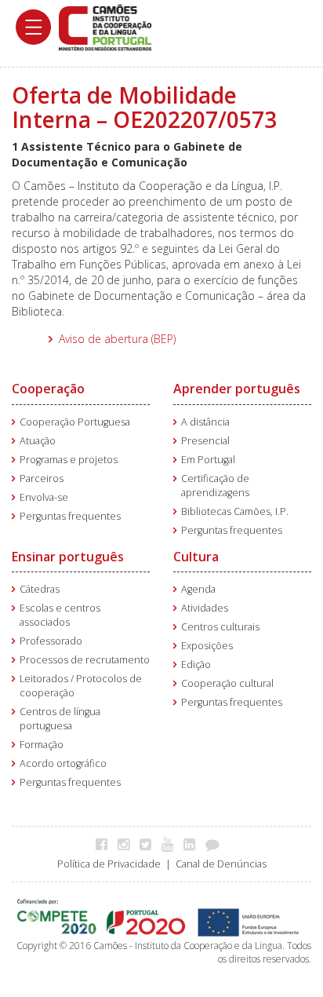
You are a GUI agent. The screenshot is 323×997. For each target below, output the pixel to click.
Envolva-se (44, 497)
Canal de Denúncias (221, 864)
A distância (205, 422)
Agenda (198, 589)
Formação (42, 744)
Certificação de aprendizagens (215, 485)
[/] (105, 26)
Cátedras (40, 589)
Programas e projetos (69, 459)
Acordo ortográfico (63, 763)
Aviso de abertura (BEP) (117, 338)
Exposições (207, 645)
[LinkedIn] (193, 843)
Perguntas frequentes (70, 516)
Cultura (196, 556)
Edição (196, 664)
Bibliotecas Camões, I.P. (235, 511)
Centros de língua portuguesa (60, 718)
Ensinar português (68, 556)
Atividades (204, 608)
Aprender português (236, 388)
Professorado (51, 641)
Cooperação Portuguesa (75, 422)
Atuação (38, 440)
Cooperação (48, 388)
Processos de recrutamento (85, 659)
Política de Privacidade (109, 864)
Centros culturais (220, 627)
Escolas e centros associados (60, 615)
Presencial (205, 440)
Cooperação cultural (227, 683)
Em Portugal (208, 459)
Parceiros (42, 478)
